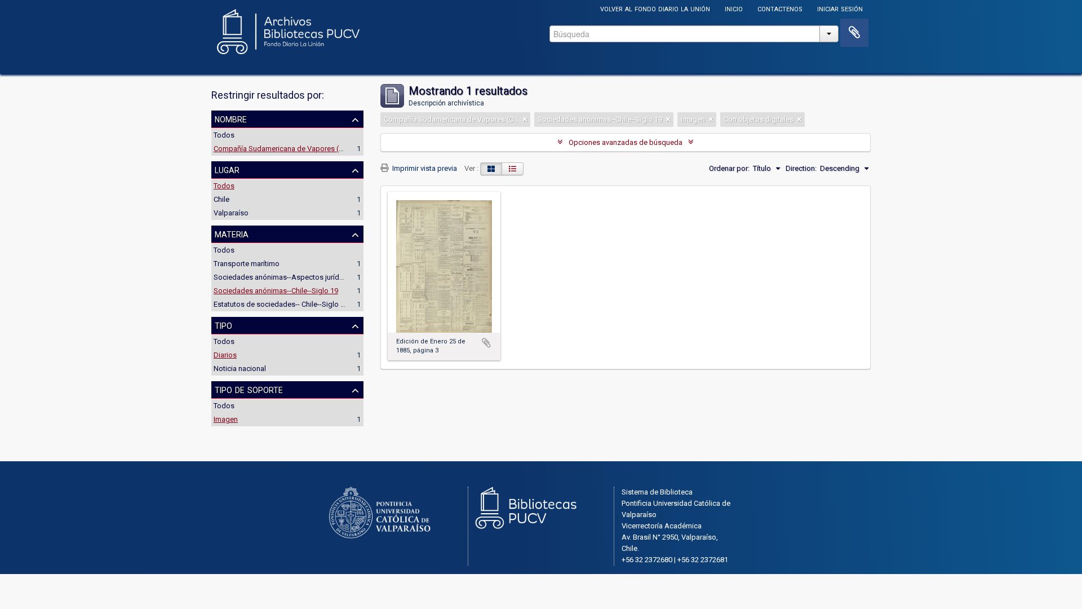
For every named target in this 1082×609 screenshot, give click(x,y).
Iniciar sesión (840, 8)
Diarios (225, 355)
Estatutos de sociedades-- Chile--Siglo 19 (281, 304)
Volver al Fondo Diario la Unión (655, 8)
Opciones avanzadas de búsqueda (625, 142)
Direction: (801, 168)
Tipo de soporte (249, 389)
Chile (221, 199)
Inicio (734, 8)
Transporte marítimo (247, 263)
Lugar (227, 169)
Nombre (231, 118)
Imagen (226, 419)
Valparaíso (231, 213)
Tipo (223, 325)
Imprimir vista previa (424, 168)
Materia (232, 233)
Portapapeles (854, 33)
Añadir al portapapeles (486, 342)
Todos (224, 135)
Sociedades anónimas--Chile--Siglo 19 (276, 290)
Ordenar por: (729, 168)
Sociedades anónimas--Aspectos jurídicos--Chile (294, 277)
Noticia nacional (240, 368)
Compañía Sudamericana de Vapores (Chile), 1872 (295, 148)
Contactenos (779, 8)
